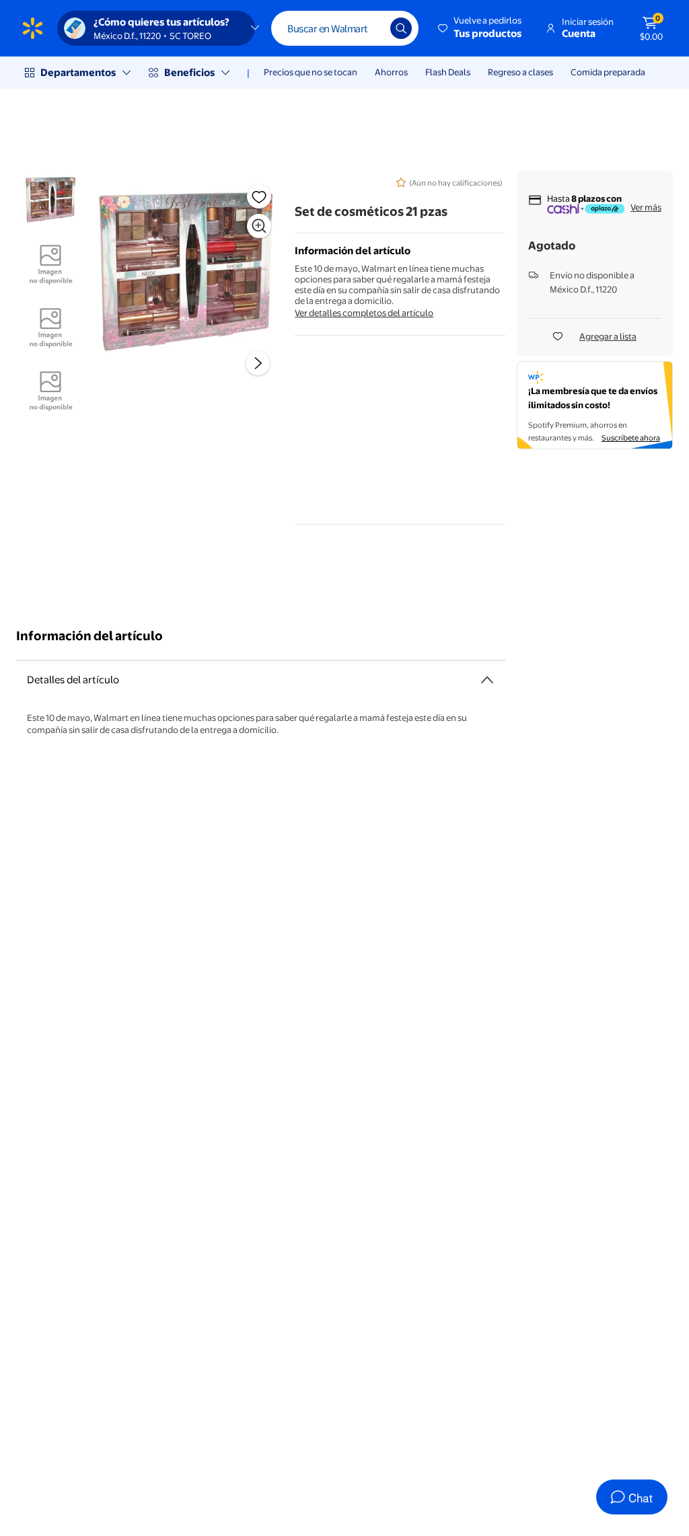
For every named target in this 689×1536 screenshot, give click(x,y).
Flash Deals (447, 72)
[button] (480, 28)
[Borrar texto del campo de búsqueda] (370, 28)
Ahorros (391, 72)
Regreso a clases (520, 72)
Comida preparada (608, 72)
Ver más (645, 207)
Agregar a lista (608, 336)
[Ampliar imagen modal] (259, 226)
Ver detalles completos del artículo (364, 312)
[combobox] (345, 28)
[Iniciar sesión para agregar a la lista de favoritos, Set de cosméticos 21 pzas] (259, 196)
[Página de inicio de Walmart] (32, 28)
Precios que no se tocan (310, 72)
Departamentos (78, 72)
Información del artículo (89, 636)
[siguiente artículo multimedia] (258, 363)
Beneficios (189, 72)
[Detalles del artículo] (487, 680)
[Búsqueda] (401, 28)
